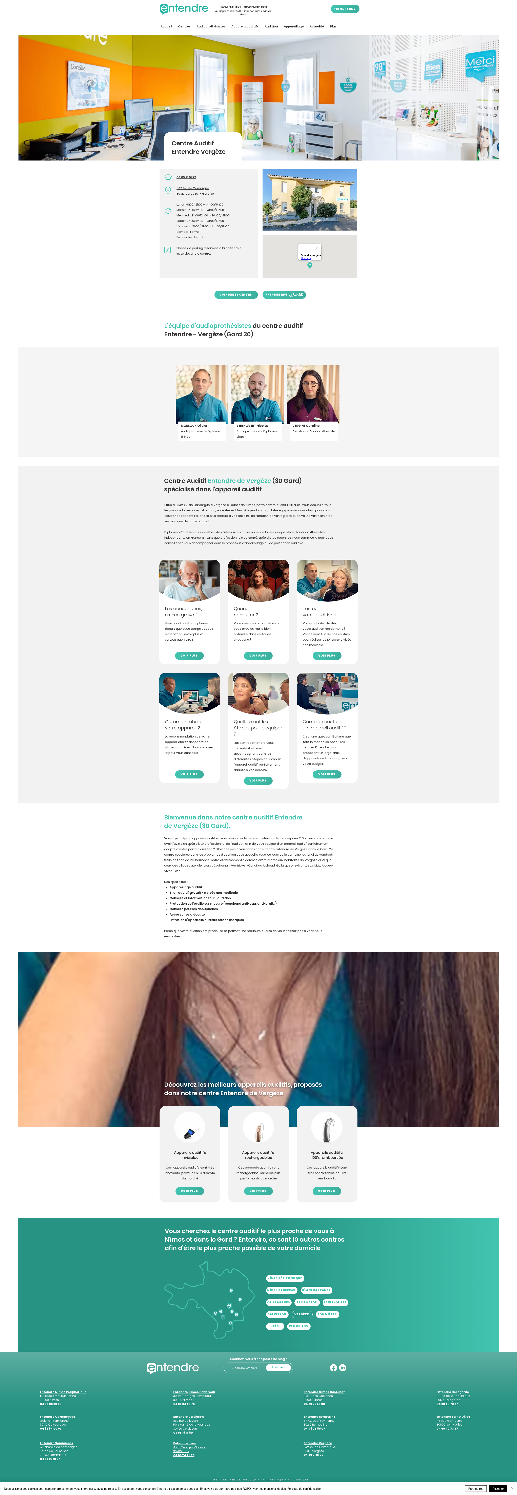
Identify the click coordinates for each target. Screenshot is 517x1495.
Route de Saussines (54, 1451)
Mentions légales (275, 1479)
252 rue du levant (185, 1421)
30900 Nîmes (182, 1400)
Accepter (498, 1489)
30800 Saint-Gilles (449, 1425)
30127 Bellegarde (448, 1400)
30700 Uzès (181, 1451)
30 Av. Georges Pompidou (192, 1396)
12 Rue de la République (453, 1396)
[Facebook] (333, 1367)
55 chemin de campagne (58, 1447)
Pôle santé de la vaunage (191, 1425)
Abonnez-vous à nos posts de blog (257, 1359)
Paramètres (475, 1489)
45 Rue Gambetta (449, 1421)
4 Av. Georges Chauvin (189, 1447)
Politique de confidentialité (304, 1489)
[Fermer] (512, 1488)
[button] (184, 26)
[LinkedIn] (342, 1367)
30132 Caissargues (53, 1425)
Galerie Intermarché (54, 1421)
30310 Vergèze (187, 193)
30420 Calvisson (185, 1429)
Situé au (170, 505)
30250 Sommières (53, 1455)
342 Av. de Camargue (193, 188)
